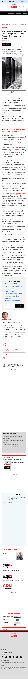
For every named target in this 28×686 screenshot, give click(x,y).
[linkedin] (6, 657)
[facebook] (2, 657)
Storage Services (6, 350)
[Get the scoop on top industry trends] (7, 576)
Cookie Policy (20, 662)
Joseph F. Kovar (6, 40)
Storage (4, 27)
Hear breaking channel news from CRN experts (13, 580)
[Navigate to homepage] (14, 7)
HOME (3, 24)
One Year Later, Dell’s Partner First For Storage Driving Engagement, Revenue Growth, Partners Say (13, 365)
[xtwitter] (9, 657)
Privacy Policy (13, 662)
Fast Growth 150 (11, 13)
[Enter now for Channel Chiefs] (8, 470)
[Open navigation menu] (2, 10)
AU (8, 6)
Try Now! (22, 1)
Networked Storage (14, 349)
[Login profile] (26, 10)
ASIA (4, 6)
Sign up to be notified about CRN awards (12, 459)
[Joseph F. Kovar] (5, 318)
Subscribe (5, 622)
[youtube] (13, 657)
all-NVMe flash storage (20, 193)
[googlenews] (17, 657)
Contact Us (4, 646)
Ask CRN (19, 305)
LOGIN (23, 10)
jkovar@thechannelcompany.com (10, 338)
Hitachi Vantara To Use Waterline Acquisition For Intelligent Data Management (13, 131)
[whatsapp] (20, 657)
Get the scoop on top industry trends (11, 570)
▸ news (6, 24)
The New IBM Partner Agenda (8, 553)
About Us (3, 643)
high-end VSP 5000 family (14, 149)
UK (21, 6)
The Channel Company (6, 652)
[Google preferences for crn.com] (6, 44)
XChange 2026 (18, 13)
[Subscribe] (17, 625)
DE (19, 6)
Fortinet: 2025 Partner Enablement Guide (11, 444)
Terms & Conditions (5, 662)
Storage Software (17, 350)
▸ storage (11, 24)
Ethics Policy (4, 649)
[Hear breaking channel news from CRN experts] (7, 586)
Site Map (3, 665)
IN (6, 6)
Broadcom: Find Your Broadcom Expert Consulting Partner (14, 446)
